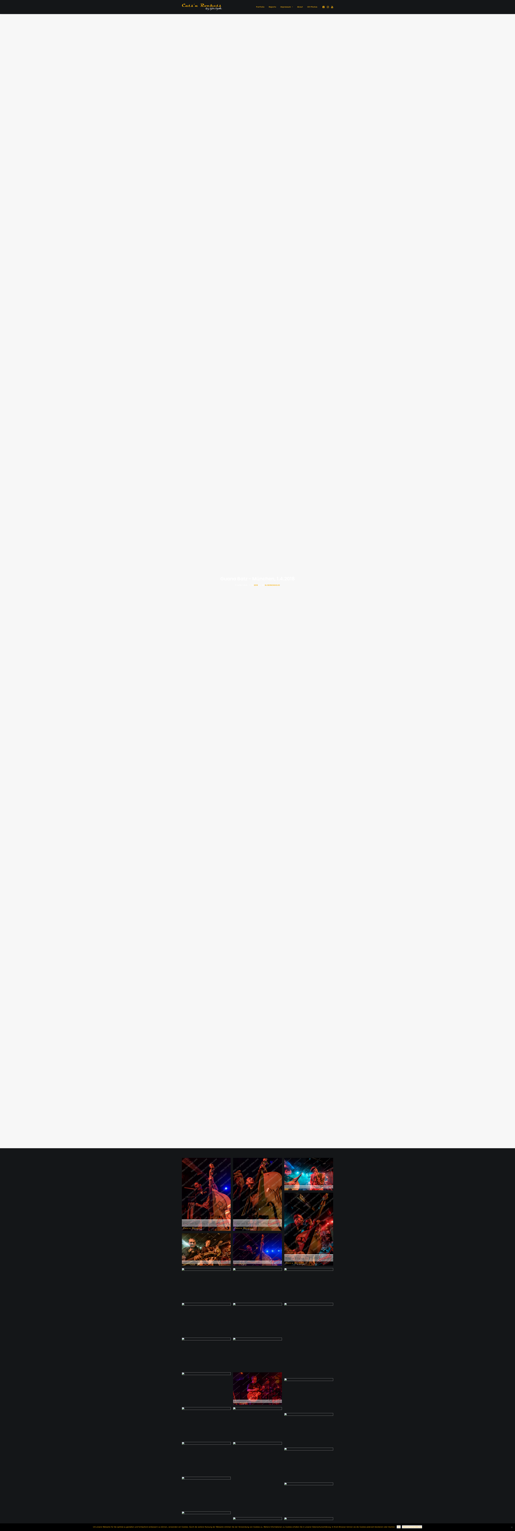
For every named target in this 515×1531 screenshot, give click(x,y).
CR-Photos (312, 7)
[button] (323, 7)
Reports (272, 7)
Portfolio (260, 7)
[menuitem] (260, 7)
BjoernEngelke (272, 585)
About (300, 7)
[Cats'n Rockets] (202, 7)
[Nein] (511, 1527)
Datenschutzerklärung (412, 1527)
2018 (256, 585)
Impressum (285, 7)
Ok (399, 1527)
